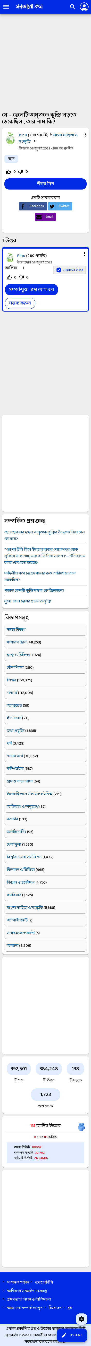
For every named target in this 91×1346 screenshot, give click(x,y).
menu (6, 6)
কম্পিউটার (15, 768)
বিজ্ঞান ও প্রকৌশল (21, 882)
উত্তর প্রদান (24, 262)
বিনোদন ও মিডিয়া (21, 870)
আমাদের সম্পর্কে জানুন (25, 1308)
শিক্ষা (11, 680)
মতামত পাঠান (18, 1282)
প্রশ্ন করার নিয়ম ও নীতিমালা (29, 1299)
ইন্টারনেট (14, 718)
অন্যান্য (12, 945)
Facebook (37, 206)
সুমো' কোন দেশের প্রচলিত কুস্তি (27, 601)
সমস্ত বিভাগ (16, 629)
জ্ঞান (11, 159)
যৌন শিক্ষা (15, 667)
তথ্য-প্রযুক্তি (16, 731)
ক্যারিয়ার (14, 895)
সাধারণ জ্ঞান (17, 642)
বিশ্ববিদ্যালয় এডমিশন (24, 857)
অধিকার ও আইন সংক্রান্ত (27, 1291)
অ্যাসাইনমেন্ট (17, 920)
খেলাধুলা (14, 844)
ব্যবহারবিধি (44, 1282)
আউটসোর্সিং (16, 832)
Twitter (64, 206)
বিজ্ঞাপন (55, 1308)
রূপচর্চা (12, 819)
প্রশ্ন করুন (71, 1335)
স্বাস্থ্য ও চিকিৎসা (19, 655)
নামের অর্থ (15, 756)
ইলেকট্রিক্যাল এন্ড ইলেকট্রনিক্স (30, 794)
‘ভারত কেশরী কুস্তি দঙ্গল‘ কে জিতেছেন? (34, 590)
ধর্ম (9, 743)
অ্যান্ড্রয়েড (14, 705)
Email (49, 217)
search (72, 7)
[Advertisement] (45, 61)
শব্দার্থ (12, 693)
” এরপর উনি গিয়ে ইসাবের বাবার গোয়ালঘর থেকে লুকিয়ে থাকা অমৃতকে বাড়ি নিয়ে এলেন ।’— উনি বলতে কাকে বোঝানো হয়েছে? (44, 556)
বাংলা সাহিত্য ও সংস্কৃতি (25, 907)
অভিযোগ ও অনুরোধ (23, 806)
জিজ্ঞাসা (24, 148)
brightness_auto (81, 1319)
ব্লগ (69, 1308)
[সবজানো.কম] (29, 9)
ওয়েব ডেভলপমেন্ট (21, 933)
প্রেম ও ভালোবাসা (20, 781)
